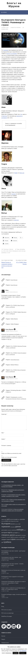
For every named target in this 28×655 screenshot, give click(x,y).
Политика (5, 249)
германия (5, 526)
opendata (22, 519)
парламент (18, 535)
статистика (19, 539)
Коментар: (4, 414)
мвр (13, 532)
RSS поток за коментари (7, 613)
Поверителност (5, 642)
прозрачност (4, 537)
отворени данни (8, 535)
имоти (25, 530)
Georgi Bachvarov (15, 359)
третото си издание (12, 53)
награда (13, 194)
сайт (24, 537)
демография (4, 530)
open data (3, 521)
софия (12, 539)
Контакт (3, 636)
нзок (19, 532)
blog (18, 249)
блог (9, 521)
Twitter (15, 173)
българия (5, 523)
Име (2, 432)
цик (2, 542)
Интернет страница (6, 445)
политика (23, 535)
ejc (2, 251)
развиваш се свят (5, 252)
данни (18, 526)
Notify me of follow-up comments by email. (11, 453)
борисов (13, 521)
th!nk (4, 251)
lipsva (19, 519)
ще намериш (23, 650)
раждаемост (17, 537)
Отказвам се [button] (22, 653)
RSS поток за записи (6, 609)
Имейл (3, 439)
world (19, 251)
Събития (11, 249)
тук (21, 114)
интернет (4, 532)
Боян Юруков (14, 280)
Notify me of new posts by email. (9, 457)
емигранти (9, 530)
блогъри (23, 251)
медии (16, 532)
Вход (2, 606)
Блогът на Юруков (14, 5)
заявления (14, 530)
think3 (10, 251)
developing (22, 249)
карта (10, 532)
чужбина (7, 542)
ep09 (8, 519)
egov (5, 519)
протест (8, 537)
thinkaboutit (15, 251)
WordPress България (6, 616)
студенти (24, 539)
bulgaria (2, 519)
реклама (20, 537)
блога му (4, 116)
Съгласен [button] (15, 653)
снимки (8, 539)
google (15, 519)
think (7, 251)
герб (19, 523)
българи (16, 521)
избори (20, 529)
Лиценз (3, 639)
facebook (12, 519)
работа (12, 537)
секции (3, 539)
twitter (6, 521)
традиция (5, 50)
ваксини (12, 523)
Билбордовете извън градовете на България (12, 576)
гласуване (12, 526)
